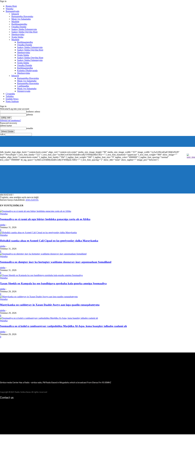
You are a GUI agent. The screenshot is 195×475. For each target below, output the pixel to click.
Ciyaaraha (10, 93)
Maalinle (15, 21)
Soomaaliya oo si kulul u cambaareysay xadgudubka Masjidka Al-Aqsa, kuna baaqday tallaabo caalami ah (63, 326)
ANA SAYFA (32, 200)
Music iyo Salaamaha (21, 19)
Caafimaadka (23, 86)
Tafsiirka (10, 96)
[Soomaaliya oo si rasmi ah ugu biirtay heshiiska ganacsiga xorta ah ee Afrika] (35, 211)
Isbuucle (15, 14)
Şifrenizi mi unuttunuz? (10, 120)
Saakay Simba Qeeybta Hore (24, 32)
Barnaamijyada (12, 11)
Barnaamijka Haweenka (22, 16)
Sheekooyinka (17, 34)
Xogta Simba (17, 37)
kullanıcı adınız (33, 111)
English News (12, 99)
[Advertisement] (85, 454)
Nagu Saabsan (12, 101)
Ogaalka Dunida (18, 26)
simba (2, 225)
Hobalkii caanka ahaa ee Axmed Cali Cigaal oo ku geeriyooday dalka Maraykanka (49, 240)
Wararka (9, 8)
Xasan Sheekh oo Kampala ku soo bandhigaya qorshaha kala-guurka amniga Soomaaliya (53, 283)
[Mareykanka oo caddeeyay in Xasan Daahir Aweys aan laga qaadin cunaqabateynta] (39, 296)
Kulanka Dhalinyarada (27, 70)
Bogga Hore (11, 6)
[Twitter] (193, 141)
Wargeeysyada (23, 91)
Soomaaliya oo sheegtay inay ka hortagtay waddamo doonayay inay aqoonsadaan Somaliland (55, 261)
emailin (29, 128)
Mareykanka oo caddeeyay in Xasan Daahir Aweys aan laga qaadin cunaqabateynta (49, 304)
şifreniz (29, 114)
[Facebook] (185, 141)
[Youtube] (189, 141)
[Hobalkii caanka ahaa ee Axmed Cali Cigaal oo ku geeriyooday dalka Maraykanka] (38, 232)
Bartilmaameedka (19, 24)
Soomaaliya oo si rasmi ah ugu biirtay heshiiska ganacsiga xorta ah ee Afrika (45, 219)
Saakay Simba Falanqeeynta (24, 29)
